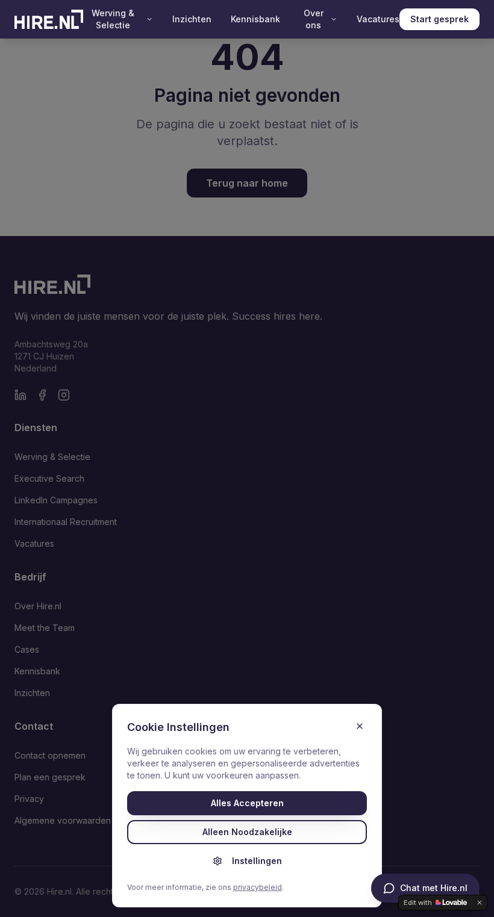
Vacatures (378, 19)
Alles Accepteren (247, 803)
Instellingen (257, 861)
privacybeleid (257, 887)
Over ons (314, 19)
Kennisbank (255, 19)
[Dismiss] (479, 902)
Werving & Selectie (113, 19)
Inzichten (191, 19)
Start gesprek (439, 19)
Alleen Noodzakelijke (247, 832)
